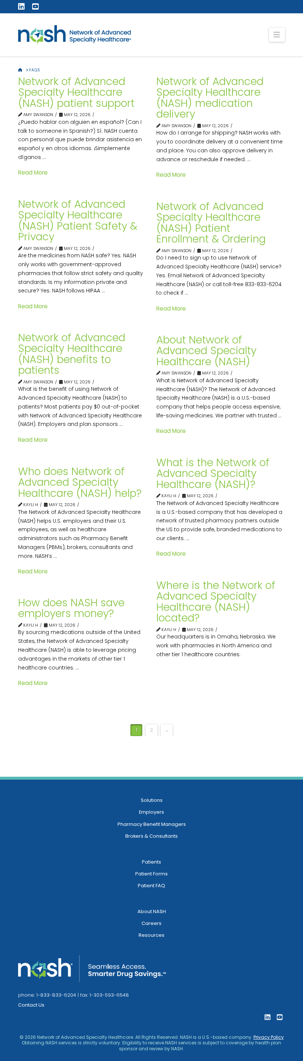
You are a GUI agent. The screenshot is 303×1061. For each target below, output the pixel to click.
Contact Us (31, 1005)
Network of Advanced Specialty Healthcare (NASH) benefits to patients (71, 353)
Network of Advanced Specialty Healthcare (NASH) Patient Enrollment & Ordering (211, 222)
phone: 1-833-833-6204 (47, 995)
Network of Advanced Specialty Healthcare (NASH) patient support (76, 92)
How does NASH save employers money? (71, 608)
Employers (151, 812)
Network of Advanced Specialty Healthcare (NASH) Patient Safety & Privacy (77, 220)
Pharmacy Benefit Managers (152, 824)
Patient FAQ (151, 885)
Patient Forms (151, 873)
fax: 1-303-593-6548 (104, 995)
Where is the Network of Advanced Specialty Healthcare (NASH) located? (215, 601)
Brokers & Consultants (151, 836)
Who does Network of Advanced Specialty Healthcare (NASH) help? (80, 482)
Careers (151, 923)
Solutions (152, 800)
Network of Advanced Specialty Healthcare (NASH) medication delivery (209, 97)
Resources (151, 935)
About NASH (151, 911)
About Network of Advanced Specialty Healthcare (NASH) (206, 351)
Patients (151, 861)
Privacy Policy (268, 1037)
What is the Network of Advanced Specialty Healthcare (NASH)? (212, 473)
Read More (33, 172)
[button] (277, 35)
